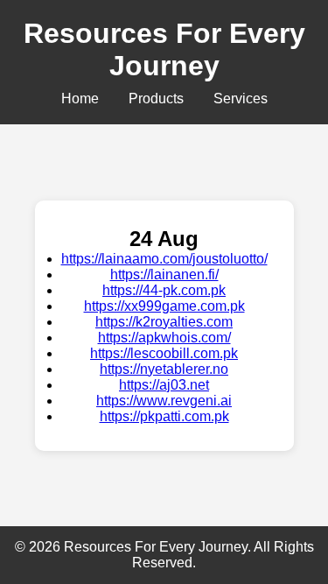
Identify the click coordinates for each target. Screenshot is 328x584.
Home (80, 98)
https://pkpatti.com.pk (164, 416)
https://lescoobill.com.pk (164, 353)
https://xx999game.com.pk (164, 306)
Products (156, 98)
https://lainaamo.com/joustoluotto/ (164, 258)
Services (240, 98)
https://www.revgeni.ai (164, 400)
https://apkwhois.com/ (164, 337)
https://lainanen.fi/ (164, 274)
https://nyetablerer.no (164, 369)
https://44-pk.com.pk (164, 290)
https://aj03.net (164, 384)
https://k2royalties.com (164, 321)
